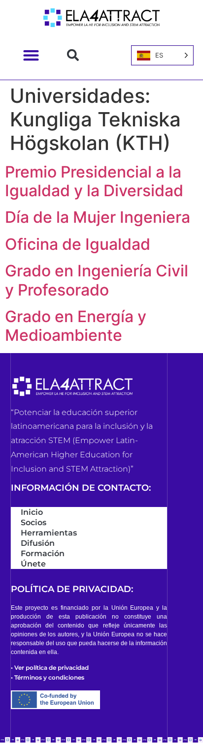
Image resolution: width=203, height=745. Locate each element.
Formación (43, 553)
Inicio (32, 512)
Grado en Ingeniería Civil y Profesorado (96, 280)
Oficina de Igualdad (87, 244)
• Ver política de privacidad (50, 667)
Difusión (38, 543)
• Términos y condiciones (47, 677)
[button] (30, 55)
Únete (33, 563)
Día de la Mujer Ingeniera (97, 217)
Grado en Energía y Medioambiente (75, 326)
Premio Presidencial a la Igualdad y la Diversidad (94, 181)
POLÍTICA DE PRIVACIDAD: (72, 589)
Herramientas (49, 532)
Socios (33, 522)
